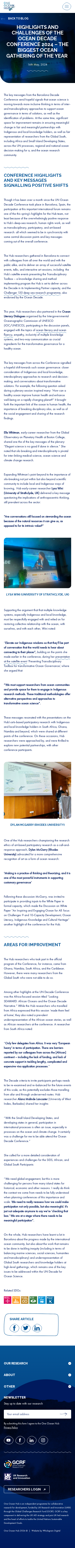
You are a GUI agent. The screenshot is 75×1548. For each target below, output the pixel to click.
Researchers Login (24, 1489)
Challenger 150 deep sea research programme (32, 293)
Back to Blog (18, 18)
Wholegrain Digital (51, 1530)
